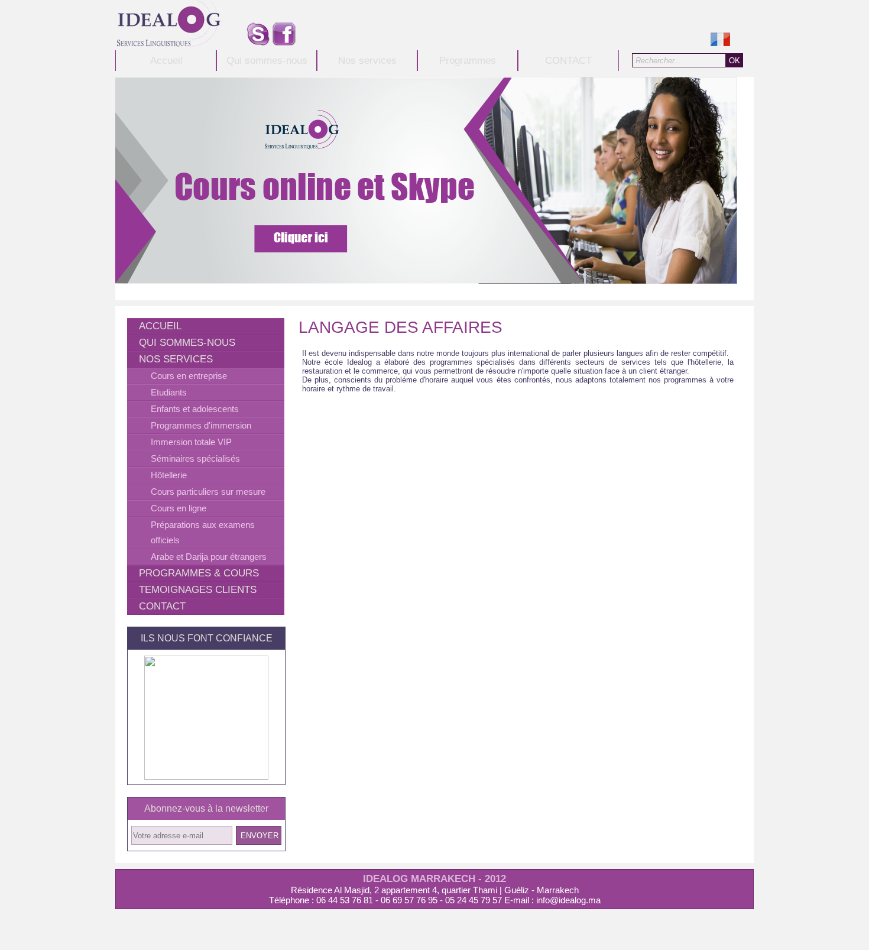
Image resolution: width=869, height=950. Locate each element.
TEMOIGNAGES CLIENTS (198, 589)
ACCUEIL (160, 326)
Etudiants (169, 392)
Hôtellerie (169, 475)
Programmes (467, 60)
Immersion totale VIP (191, 442)
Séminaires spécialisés (195, 458)
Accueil (166, 60)
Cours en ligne (178, 508)
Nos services (367, 60)
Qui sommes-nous (266, 60)
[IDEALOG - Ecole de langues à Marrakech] (169, 43)
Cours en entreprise (189, 376)
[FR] (720, 43)
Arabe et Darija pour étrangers (209, 557)
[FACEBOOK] (284, 43)
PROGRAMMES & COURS (199, 573)
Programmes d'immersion (201, 425)
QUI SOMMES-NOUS (187, 342)
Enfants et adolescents (195, 409)
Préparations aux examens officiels (203, 532)
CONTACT (568, 60)
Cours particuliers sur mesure (208, 492)
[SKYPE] (258, 43)
